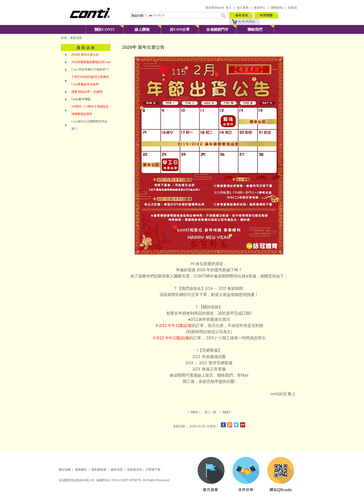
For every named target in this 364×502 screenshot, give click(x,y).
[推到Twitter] (236, 426)
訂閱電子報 (153, 469)
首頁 (64, 38)
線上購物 (142, 29)
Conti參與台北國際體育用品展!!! (89, 125)
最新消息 (116, 469)
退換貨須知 (134, 469)
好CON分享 (180, 29)
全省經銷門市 (217, 29)
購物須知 (277, 7)
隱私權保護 (98, 469)
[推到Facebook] (223, 426)
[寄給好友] (242, 426)
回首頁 (292, 7)
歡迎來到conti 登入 (219, 7)
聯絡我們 (255, 29)
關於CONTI (104, 29)
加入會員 (243, 7)
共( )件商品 (244, 21)
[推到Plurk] (229, 426)
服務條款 (81, 469)
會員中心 (260, 7)
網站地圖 (65, 469)
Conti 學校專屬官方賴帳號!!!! (90, 69)
